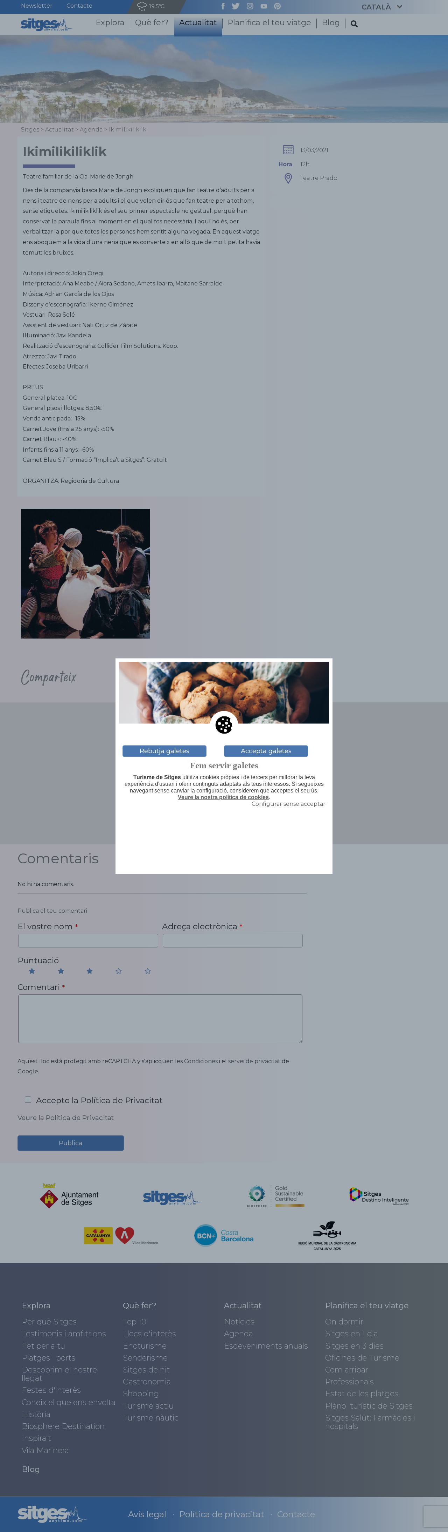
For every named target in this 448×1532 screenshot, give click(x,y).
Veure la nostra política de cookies (223, 797)
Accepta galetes (266, 751)
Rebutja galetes (164, 751)
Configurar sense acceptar (289, 804)
